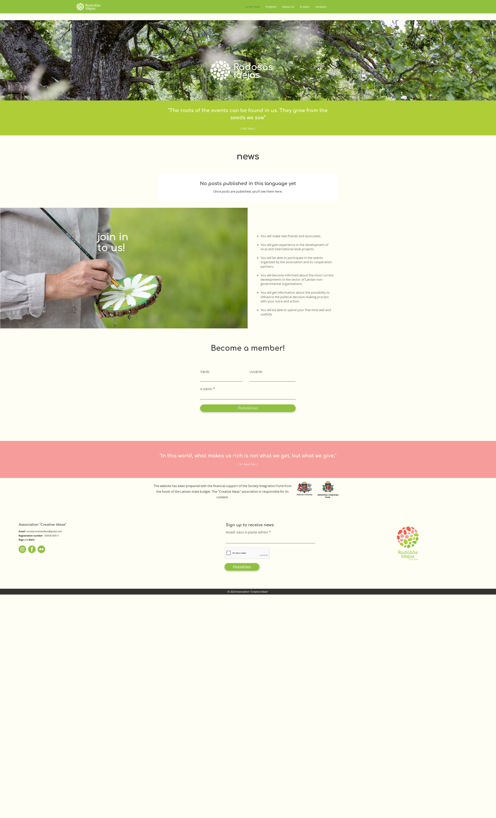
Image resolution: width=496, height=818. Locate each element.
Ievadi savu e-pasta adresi (247, 532)
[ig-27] (22, 549)
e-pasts (206, 388)
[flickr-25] (41, 549)
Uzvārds (256, 371)
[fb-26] (32, 549)
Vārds (205, 371)
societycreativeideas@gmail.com (44, 531)
